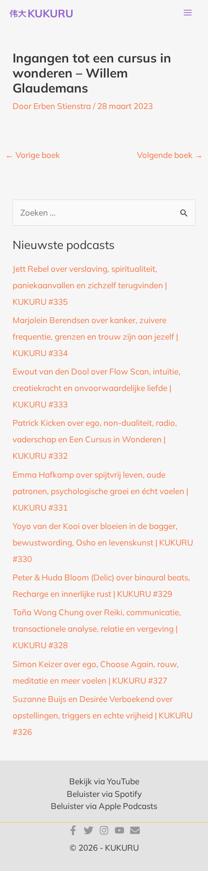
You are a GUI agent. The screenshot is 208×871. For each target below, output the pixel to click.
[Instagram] (104, 830)
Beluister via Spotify (104, 794)
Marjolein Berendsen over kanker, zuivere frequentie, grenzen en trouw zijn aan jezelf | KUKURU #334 (95, 336)
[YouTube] (119, 830)
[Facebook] (73, 830)
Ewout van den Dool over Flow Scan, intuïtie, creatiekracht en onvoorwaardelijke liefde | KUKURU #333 (96, 387)
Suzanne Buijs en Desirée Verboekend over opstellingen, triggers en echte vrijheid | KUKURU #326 (103, 715)
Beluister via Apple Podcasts (104, 806)
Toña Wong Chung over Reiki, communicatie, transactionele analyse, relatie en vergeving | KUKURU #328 (97, 628)
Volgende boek (170, 155)
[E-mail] (135, 830)
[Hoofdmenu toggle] (187, 13)
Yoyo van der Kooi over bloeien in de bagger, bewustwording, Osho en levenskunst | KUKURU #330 (103, 542)
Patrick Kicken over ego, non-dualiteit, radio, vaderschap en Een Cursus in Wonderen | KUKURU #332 (95, 439)
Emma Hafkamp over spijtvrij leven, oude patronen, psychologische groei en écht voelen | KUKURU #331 (100, 491)
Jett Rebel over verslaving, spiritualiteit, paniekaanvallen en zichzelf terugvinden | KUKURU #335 (90, 285)
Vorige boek (32, 155)
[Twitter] (88, 830)
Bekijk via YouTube (104, 781)
